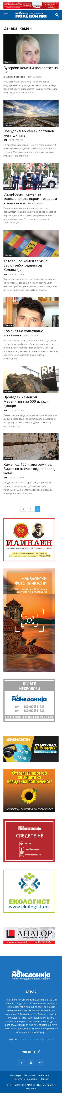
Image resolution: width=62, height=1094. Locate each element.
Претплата (43, 1075)
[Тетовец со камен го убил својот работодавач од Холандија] (31, 243)
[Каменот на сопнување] (31, 312)
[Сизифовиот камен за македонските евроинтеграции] (31, 176)
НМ (5, 140)
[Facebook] (21, 1062)
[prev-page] (23, 509)
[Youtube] (40, 1062)
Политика (8, 188)
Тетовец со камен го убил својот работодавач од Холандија (25, 265)
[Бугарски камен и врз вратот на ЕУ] (31, 49)
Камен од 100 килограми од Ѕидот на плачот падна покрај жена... (29, 468)
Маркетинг (29, 1075)
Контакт (45, 1079)
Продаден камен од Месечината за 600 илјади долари (26, 401)
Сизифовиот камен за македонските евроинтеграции (30, 196)
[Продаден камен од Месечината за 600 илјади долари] (31, 379)
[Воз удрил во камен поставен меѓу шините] (31, 113)
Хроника (8, 125)
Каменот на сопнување (23, 331)
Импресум (15, 1075)
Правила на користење (25, 1079)
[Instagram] (31, 1062)
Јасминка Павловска (14, 76)
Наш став (8, 62)
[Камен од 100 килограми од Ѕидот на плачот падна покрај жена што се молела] (31, 446)
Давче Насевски (12, 335)
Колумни (8, 325)
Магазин (8, 391)
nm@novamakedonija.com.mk (37, 1039)
